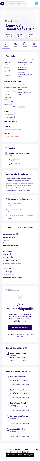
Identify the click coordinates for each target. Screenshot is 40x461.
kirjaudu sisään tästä (25, 335)
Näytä (21, 106)
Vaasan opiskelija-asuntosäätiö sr (12, 129)
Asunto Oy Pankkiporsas (14, 203)
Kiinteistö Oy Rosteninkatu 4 (11, 136)
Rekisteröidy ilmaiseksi (20, 327)
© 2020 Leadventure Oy (11, 449)
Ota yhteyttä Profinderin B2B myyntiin (20, 455)
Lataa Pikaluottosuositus (25, 227)
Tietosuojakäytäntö (22, 452)
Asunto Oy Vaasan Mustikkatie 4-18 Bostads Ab (20, 215)
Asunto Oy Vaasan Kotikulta (15, 209)
